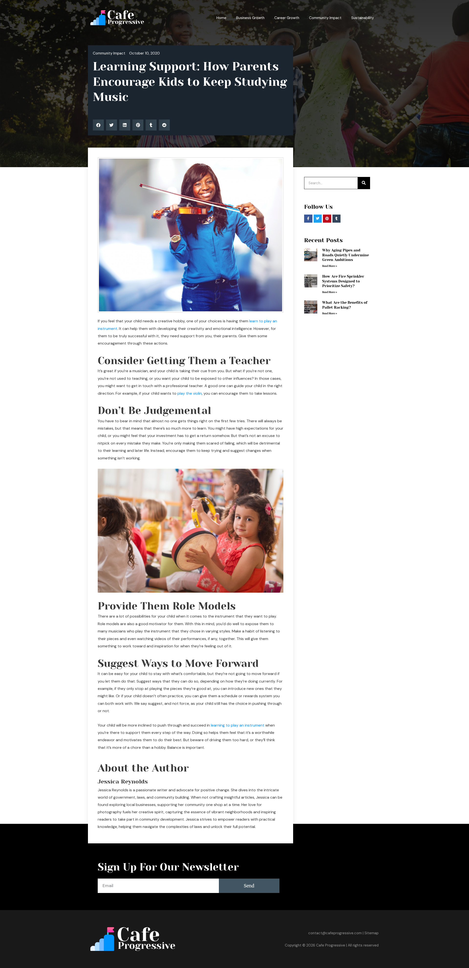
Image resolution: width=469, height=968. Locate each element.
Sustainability (362, 17)
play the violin (189, 393)
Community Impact (325, 17)
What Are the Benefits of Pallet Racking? (344, 305)
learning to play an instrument (237, 725)
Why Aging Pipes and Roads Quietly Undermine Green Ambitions (345, 255)
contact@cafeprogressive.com (335, 933)
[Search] (364, 183)
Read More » (329, 266)
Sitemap (371, 933)
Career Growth (286, 17)
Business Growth (250, 17)
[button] (98, 125)
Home (221, 17)
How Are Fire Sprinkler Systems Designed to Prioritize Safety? (343, 281)
